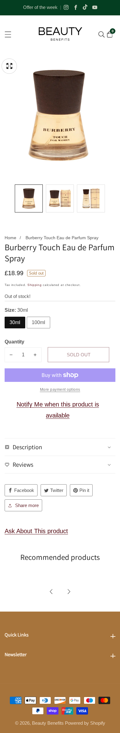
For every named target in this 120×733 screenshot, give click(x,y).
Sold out (78, 354)
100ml (38, 322)
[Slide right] (111, 198)
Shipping (34, 285)
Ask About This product (36, 531)
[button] (51, 591)
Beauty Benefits (48, 723)
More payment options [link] (60, 389)
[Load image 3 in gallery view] (91, 198)
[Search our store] (101, 34)
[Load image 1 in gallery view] (29, 198)
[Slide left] (9, 198)
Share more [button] (27, 505)
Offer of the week (40, 7)
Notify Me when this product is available (58, 410)
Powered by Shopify (85, 723)
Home (10, 237)
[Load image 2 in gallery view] (60, 198)
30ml (15, 322)
